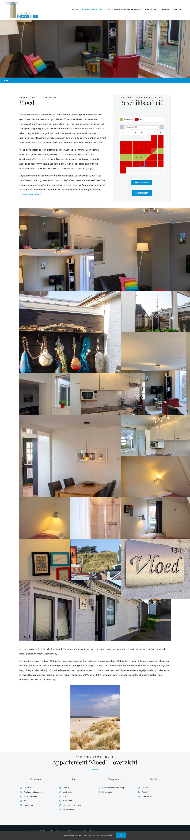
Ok (121, 835)
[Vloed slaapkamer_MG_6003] (56, 569)
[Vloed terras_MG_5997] (95, 352)
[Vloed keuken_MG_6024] (107, 403)
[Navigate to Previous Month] (122, 127)
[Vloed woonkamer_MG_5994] (56, 238)
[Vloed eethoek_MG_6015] (95, 476)
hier (94, 835)
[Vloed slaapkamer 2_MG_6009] (56, 527)
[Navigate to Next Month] (162, 127)
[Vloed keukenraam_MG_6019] (56, 403)
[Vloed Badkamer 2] (107, 527)
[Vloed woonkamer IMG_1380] (56, 279)
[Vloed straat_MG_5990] (95, 610)
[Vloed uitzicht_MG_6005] (107, 569)
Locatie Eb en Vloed (29, 194)
